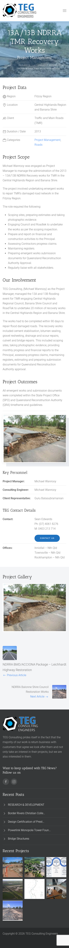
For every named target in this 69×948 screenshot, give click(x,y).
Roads (38, 144)
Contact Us (47, 538)
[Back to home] (19, 10)
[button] (64, 10)
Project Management (47, 140)
